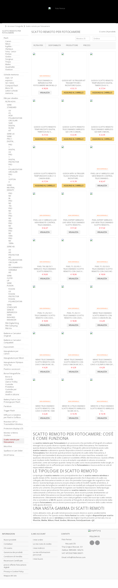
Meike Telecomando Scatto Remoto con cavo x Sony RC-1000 (45, 408)
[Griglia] (33, 39)
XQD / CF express (9, 79)
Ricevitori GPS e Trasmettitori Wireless (13, 422)
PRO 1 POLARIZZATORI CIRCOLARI (9, 168)
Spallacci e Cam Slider (13, 450)
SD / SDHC (9, 83)
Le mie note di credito (42, 544)
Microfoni (8, 446)
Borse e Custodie (9, 378)
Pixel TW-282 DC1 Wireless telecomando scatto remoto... (45, 269)
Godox (8, 56)
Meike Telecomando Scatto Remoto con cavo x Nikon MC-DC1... (73, 362)
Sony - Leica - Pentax (11, 52)
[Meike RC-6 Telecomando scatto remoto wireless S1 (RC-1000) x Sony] (102, 391)
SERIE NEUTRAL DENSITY (11, 187)
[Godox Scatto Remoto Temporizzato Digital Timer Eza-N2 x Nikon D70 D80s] (45, 112)
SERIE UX (11, 134)
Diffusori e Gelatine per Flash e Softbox (12, 416)
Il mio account (38, 534)
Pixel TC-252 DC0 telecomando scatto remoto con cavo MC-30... (102, 270)
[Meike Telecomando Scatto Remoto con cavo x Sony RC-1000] (45, 391)
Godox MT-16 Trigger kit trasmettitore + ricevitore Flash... (73, 83)
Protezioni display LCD (13, 428)
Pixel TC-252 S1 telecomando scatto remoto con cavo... (73, 315)
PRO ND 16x (9, 203)
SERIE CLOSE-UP (10, 278)
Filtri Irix (8, 328)
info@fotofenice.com (76, 557)
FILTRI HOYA (10, 101)
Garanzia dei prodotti (13, 552)
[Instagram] (97, 542)
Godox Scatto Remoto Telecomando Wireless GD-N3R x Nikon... (102, 129)
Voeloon (9, 69)
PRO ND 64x (9, 218)
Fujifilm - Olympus (9, 47)
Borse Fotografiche (12, 373)
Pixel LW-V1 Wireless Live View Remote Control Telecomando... (102, 176)
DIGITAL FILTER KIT (9, 128)
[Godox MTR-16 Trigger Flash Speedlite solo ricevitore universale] (74, 159)
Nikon (7, 44)
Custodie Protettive (9, 385)
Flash (6, 38)
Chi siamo (8, 548)
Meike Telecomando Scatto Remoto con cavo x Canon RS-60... (102, 315)
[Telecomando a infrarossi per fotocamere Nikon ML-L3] (45, 66)
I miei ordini (38, 540)
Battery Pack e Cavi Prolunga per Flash (12, 400)
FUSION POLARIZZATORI (9, 300)
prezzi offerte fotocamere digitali (15, 566)
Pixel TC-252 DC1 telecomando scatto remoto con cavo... (45, 315)
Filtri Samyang (11, 325)
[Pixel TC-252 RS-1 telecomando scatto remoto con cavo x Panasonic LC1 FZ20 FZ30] (74, 252)
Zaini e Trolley (11, 382)
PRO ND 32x (9, 210)
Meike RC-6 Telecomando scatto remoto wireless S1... (102, 408)
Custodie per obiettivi (11, 390)
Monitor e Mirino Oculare (11, 434)
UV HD (9, 251)
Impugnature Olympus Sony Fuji (13, 363)
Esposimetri (9, 347)
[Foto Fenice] (59, 14)
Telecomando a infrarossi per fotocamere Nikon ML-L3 (45, 83)
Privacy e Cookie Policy (14, 571)
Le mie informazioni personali (41, 553)
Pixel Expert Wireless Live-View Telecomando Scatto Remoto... (74, 222)
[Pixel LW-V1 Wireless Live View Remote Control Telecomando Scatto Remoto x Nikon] (102, 159)
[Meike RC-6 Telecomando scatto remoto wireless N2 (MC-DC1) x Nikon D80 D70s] (74, 391)
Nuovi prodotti (10, 540)
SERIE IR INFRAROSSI (11, 311)
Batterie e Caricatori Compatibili (12, 341)
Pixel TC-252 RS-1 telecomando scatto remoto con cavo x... (73, 269)
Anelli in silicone (12, 394)
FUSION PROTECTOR (9, 295)
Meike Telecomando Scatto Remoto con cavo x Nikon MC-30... (45, 362)
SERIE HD (11, 246)
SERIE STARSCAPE (11, 306)
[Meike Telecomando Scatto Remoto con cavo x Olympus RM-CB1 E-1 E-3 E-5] (102, 345)
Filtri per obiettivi (11, 98)
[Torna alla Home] (3, 26)
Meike (8, 64)
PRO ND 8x (9, 196)
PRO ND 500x (9, 233)
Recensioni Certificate (13, 560)
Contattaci (8, 544)
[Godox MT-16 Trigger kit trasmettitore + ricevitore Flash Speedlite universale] (74, 66)
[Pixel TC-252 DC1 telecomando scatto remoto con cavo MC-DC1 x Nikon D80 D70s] (45, 298)
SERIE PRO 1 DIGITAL (10, 139)
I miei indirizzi (39, 548)
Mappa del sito (10, 575)
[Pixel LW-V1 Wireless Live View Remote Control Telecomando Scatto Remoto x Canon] (45, 205)
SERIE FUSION (10, 284)
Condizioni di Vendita (13, 556)
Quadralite (10, 67)
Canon (8, 41)
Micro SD (9, 88)
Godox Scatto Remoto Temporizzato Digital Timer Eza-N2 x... (45, 129)
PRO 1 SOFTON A (9, 178)
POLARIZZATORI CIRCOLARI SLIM (9, 120)
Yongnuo (9, 59)
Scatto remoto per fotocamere (11, 440)
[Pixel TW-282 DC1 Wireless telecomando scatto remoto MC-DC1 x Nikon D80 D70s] (45, 252)
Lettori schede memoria (11, 92)
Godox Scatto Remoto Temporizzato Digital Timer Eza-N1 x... (102, 83)
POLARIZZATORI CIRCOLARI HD (9, 262)
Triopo (8, 62)
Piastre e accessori (12, 369)
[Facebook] (92, 542)
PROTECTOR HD (9, 256)
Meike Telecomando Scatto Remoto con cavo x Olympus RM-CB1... (102, 362)
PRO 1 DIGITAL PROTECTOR (9, 158)
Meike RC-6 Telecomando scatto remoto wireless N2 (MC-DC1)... (73, 408)
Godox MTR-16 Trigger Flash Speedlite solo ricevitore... (73, 176)
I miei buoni (38, 559)
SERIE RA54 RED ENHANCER (11, 317)
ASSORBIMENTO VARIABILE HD (9, 270)
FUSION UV (9, 290)
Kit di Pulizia (9, 455)
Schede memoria (11, 74)
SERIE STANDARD (11, 106)
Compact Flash (11, 85)
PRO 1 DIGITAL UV (9, 148)
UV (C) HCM (9, 113)
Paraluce (8, 406)
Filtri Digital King (12, 323)
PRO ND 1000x (9, 240)
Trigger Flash (9, 410)
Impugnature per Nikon (14, 358)
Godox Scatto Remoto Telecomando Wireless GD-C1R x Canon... (73, 129)
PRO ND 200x (9, 225)
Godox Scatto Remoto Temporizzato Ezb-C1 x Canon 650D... (45, 176)
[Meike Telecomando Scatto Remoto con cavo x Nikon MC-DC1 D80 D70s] (74, 345)
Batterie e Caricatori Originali (12, 334)
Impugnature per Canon (11, 352)
